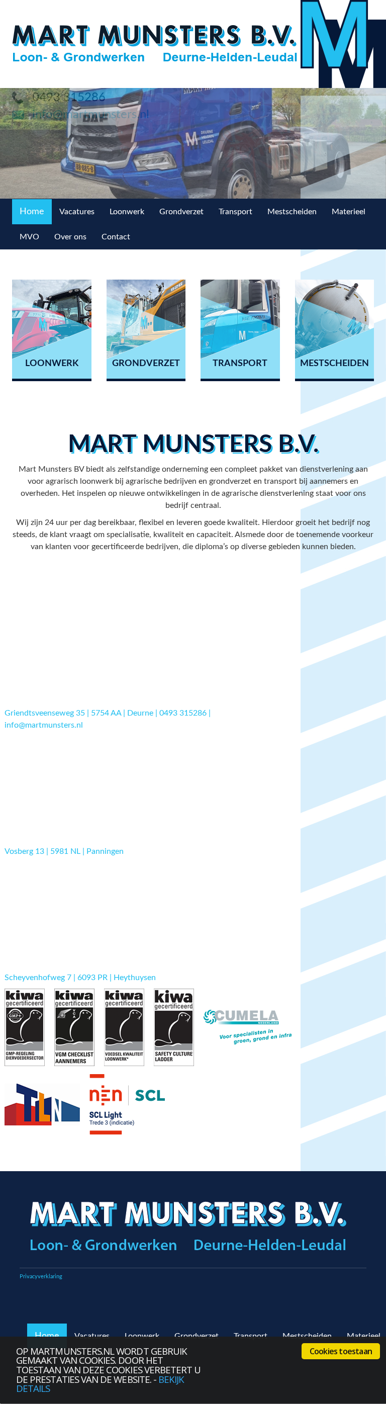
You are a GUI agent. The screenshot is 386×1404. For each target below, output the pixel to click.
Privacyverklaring (41, 1276)
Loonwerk (127, 212)
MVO (29, 237)
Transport (235, 212)
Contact (116, 237)
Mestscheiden (292, 212)
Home (32, 211)
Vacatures (76, 212)
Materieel (348, 212)
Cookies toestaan (341, 1351)
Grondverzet (181, 212)
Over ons (70, 237)
